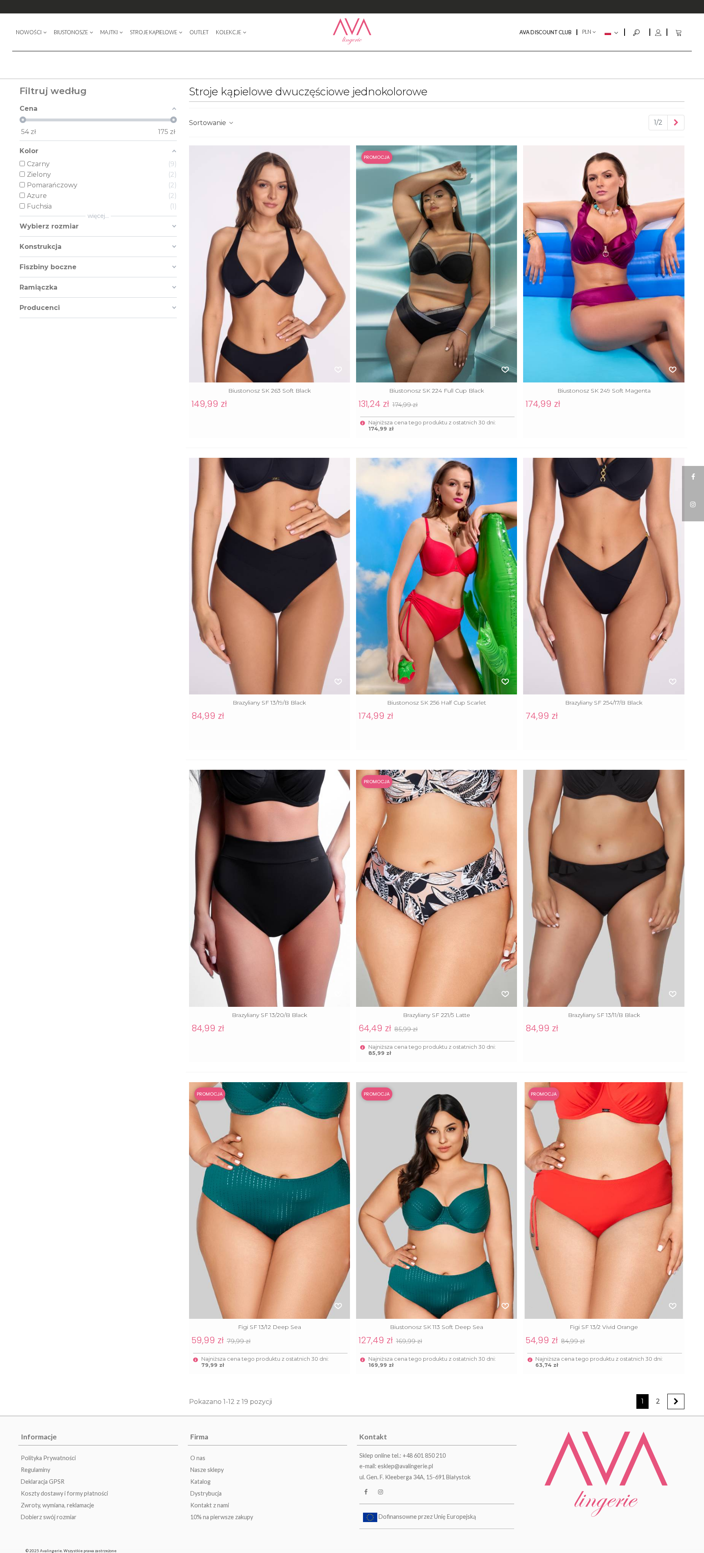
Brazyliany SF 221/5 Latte (436, 1015)
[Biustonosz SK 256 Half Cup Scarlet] (436, 576)
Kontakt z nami (209, 1505)
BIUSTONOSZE (71, 32)
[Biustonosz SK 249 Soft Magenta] (603, 263)
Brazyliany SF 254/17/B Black (603, 702)
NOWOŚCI (29, 32)
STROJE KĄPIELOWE (153, 32)
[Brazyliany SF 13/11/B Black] (603, 888)
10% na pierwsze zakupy (221, 1516)
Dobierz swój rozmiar (49, 1516)
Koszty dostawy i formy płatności (64, 1493)
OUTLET (199, 32)
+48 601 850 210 (424, 1455)
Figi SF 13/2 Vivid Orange (604, 1327)
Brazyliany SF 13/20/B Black (269, 1015)
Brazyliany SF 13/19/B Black (269, 702)
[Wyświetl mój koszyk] (680, 32)
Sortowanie (208, 123)
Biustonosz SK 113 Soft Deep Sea (436, 1327)
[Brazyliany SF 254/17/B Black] (603, 576)
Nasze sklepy (207, 1469)
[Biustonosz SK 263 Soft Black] (269, 263)
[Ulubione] (338, 369)
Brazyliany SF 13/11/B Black (604, 1015)
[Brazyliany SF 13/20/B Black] (269, 888)
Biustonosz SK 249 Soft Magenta (604, 390)
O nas (197, 1457)
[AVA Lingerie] (352, 32)
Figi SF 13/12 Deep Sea (269, 1327)
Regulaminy (35, 1469)
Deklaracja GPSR (42, 1481)
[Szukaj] (637, 31)
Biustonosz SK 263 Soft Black (269, 390)
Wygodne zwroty (352, 7)
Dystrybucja (206, 1493)
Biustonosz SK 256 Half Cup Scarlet (436, 702)
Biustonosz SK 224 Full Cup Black (436, 390)
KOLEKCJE (228, 32)
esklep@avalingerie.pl (405, 1466)
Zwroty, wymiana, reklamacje (57, 1505)
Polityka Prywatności (48, 1457)
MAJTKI (109, 32)
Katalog (200, 1481)
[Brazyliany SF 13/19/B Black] (269, 576)
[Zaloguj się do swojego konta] (658, 32)
